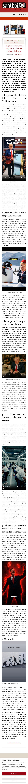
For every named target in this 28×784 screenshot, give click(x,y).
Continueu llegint (14, 742)
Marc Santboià (18, 54)
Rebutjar (14, 781)
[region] (14, 771)
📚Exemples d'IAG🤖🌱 (13, 40)
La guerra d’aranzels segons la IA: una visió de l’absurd (14, 48)
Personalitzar (14, 777)
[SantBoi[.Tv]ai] (14, 5)
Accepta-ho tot (14, 773)
